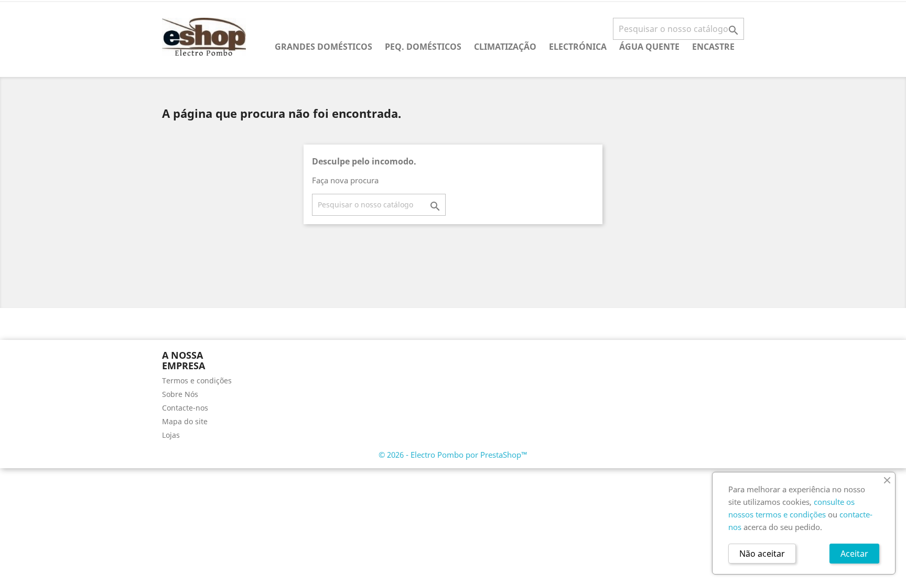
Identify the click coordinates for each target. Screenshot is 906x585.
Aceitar (854, 553)
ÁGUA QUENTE (649, 46)
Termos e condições (197, 380)
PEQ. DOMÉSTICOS (423, 46)
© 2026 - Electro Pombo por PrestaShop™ (453, 454)
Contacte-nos (185, 408)
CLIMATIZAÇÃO (505, 46)
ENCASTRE (713, 46)
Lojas (171, 435)
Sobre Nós (180, 394)
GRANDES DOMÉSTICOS (323, 46)
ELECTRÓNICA (578, 46)
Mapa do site (185, 421)
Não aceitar (762, 553)
